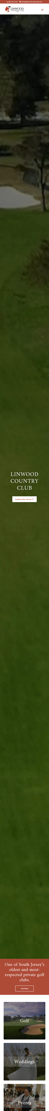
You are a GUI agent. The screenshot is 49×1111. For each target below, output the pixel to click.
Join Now (24, 988)
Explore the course (23, 499)
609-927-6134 (13, 2)
